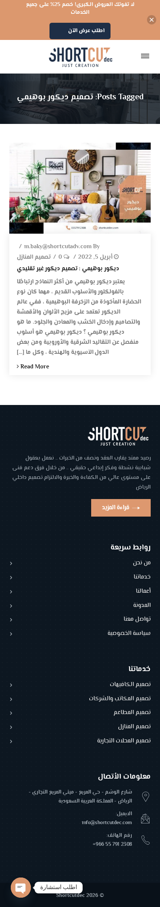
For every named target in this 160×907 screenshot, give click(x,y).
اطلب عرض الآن (86, 31)
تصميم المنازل (34, 257)
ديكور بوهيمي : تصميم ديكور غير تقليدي (68, 269)
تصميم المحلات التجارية (124, 741)
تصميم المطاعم (132, 713)
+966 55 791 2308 (112, 845)
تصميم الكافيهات (130, 685)
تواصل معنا (137, 619)
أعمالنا (143, 591)
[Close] (151, 20)
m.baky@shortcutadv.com (58, 247)
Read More (34, 367)
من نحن (142, 563)
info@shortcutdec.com (107, 823)
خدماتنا (142, 577)
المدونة (142, 606)
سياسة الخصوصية (129, 634)
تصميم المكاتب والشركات (120, 699)
